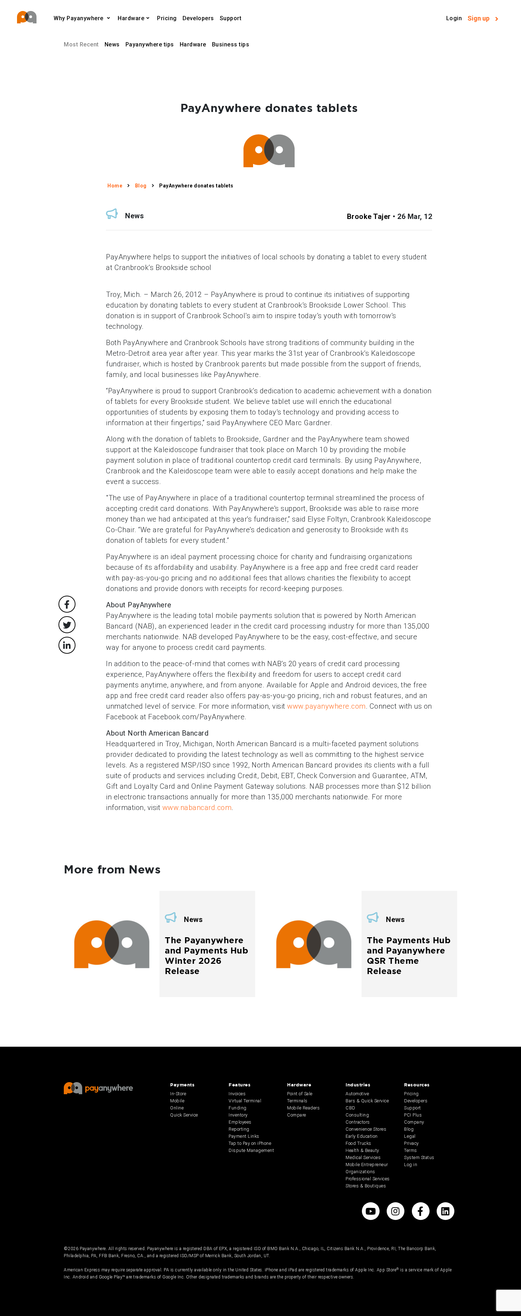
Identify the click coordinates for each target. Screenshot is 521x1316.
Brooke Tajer (369, 216)
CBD (350, 1107)
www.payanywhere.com (326, 706)
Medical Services (363, 1157)
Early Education (362, 1136)
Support (231, 18)
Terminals (297, 1100)
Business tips (231, 44)
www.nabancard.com (197, 807)
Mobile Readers (303, 1107)
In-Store (178, 1093)
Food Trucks (358, 1143)
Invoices (237, 1093)
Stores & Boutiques (366, 1185)
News (112, 44)
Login (454, 18)
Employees (240, 1122)
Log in (410, 1164)
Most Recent (81, 44)
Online (177, 1107)
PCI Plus (413, 1115)
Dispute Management (251, 1150)
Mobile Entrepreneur (367, 1164)
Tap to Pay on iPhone (250, 1143)
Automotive (357, 1093)
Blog (409, 1129)
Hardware (193, 44)
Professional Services (368, 1178)
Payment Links (244, 1136)
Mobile (177, 1100)
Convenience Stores (366, 1129)
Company (414, 1122)
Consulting (357, 1115)
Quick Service (184, 1115)
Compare (296, 1115)
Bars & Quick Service (367, 1100)
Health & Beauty (362, 1150)
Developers (198, 18)
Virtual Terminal (245, 1100)
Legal (410, 1136)
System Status (419, 1157)
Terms (410, 1150)
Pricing (167, 18)
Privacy (411, 1143)
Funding (238, 1107)
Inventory (238, 1115)
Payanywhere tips (149, 44)
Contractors (358, 1122)
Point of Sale (300, 1093)
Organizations (360, 1171)
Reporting (239, 1129)
